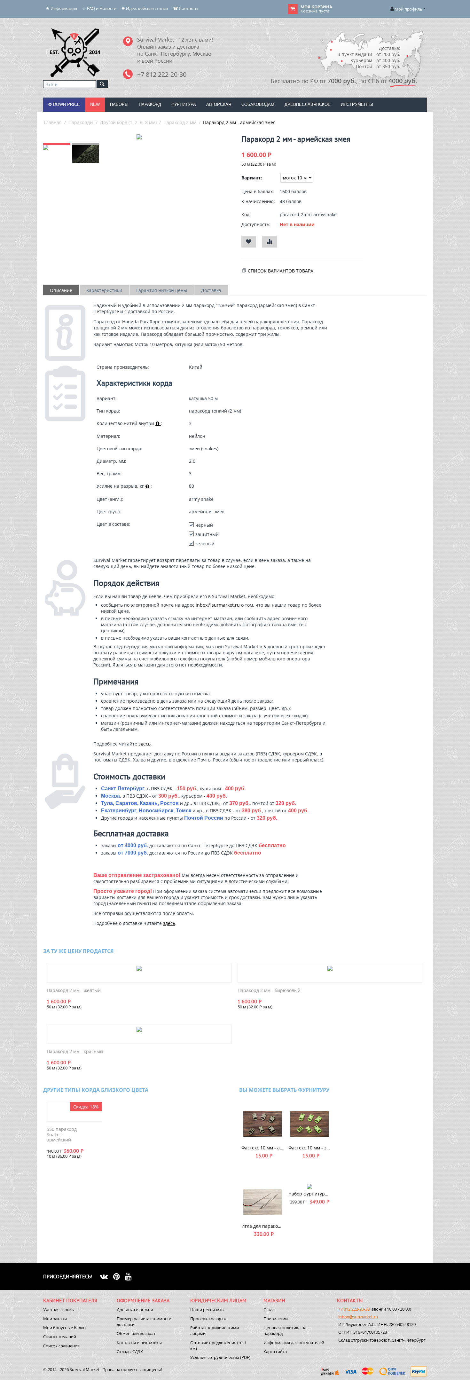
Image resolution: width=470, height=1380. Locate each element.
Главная (53, 122)
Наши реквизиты (207, 1310)
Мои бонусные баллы (64, 1327)
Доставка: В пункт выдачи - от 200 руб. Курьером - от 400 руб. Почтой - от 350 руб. (368, 57)
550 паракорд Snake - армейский (62, 1135)
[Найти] (102, 84)
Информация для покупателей (293, 1342)
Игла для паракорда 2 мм (262, 1226)
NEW (95, 104)
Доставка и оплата (135, 1310)
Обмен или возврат (136, 1333)
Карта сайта (275, 1351)
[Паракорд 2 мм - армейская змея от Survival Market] (139, 136)
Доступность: (255, 224)
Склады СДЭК (130, 1351)
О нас (268, 1310)
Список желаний (59, 1336)
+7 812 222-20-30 (354, 1309)
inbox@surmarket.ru (218, 605)
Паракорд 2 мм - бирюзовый (269, 990)
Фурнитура (183, 104)
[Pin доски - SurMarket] (119, 1276)
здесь (144, 744)
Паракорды (80, 122)
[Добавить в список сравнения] (269, 242)
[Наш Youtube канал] (131, 1276)
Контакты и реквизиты (139, 1342)
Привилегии (275, 1318)
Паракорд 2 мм (179, 122)
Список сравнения (61, 1346)
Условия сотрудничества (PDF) (220, 1357)
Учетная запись (58, 1310)
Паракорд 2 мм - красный (75, 1051)
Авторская (218, 104)
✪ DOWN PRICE (64, 104)
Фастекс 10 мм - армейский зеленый (262, 1148)
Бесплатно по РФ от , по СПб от (344, 81)
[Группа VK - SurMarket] (106, 1276)
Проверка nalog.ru (208, 1318)
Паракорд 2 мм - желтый (74, 990)
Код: (246, 214)
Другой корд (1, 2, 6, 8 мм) (128, 122)
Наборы (119, 104)
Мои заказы (55, 1318)
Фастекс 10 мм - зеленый (309, 1148)
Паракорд (150, 104)
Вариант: (251, 178)
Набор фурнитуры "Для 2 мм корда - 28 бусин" (309, 1194)
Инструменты (357, 104)
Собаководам (257, 104)
